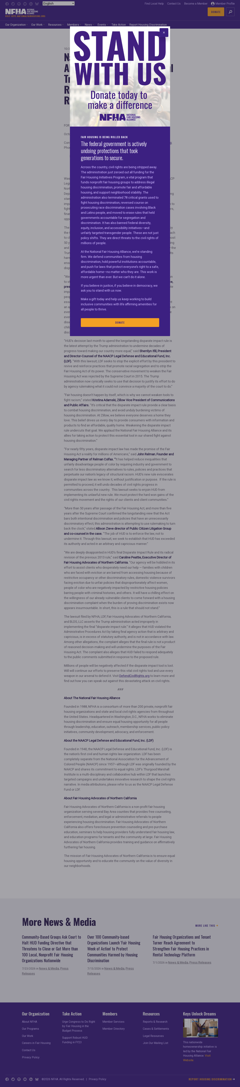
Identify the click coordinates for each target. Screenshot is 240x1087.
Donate (120, 322)
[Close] (164, 32)
